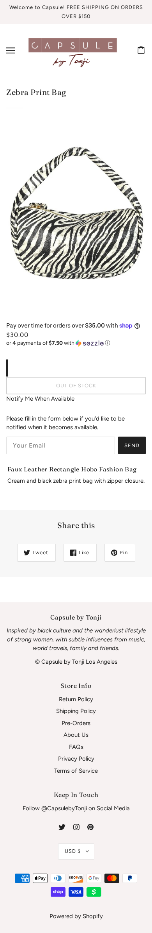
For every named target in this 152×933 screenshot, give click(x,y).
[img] (62, 827)
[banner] (74, 49)
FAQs (76, 746)
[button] (76, 343)
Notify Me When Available (40, 398)
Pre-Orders (76, 723)
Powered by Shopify (76, 916)
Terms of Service (76, 770)
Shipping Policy (76, 711)
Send (132, 445)
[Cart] (142, 50)
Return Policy (76, 699)
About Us (76, 734)
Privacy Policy (76, 758)
